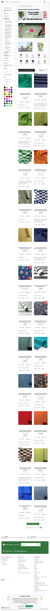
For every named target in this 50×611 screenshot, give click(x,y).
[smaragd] (11, 103)
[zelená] (4, 94)
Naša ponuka (36, 559)
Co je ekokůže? (36, 579)
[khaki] (7, 103)
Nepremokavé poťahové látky (7, 19)
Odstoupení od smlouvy (22, 559)
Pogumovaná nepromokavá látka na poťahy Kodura (8, 42)
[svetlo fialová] (9, 99)
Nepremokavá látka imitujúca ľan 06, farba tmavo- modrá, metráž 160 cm (25, 394)
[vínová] (9, 96)
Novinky (5, 68)
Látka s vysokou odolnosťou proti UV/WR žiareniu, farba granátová (40, 94)
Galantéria (6, 58)
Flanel (35, 567)
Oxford (6, 45)
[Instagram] (3, 579)
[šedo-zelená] (4, 87)
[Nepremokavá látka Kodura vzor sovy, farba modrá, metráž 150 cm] (25, 273)
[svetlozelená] (11, 105)
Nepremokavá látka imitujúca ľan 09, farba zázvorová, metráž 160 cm (40, 431)
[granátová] (7, 101)
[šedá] (9, 92)
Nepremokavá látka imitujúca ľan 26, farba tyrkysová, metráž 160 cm (25, 357)
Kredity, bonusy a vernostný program (24, 572)
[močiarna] (9, 103)
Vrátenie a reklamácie (22, 567)
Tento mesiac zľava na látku (8, 66)
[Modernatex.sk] (18, 6)
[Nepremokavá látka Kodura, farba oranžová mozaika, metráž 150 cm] (41, 380)
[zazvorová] (11, 96)
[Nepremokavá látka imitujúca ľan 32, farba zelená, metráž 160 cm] (41, 455)
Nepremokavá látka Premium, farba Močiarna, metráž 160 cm (25, 210)
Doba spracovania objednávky (23, 568)
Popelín (35, 565)
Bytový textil (6, 60)
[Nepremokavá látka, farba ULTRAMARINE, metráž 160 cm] (25, 80)
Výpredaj (5, 63)
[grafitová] (9, 101)
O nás (19, 569)
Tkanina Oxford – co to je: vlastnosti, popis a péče (40, 578)
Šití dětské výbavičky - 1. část (39, 582)
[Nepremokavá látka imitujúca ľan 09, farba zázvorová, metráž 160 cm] (41, 417)
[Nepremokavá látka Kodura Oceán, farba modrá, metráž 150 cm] (41, 308)
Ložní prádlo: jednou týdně (38, 562)
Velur (35, 574)
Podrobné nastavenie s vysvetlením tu (25, 608)
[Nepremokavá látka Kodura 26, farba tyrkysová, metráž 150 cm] (41, 343)
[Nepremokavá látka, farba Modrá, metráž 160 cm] (25, 493)
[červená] (7, 90)
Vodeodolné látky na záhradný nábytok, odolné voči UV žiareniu (8, 37)
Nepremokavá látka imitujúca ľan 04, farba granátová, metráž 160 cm (40, 506)
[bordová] (7, 96)
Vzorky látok (36, 558)
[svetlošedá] (4, 101)
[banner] (4, 2)
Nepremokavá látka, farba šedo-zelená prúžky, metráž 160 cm (25, 321)
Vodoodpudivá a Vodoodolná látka (40, 590)
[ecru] (11, 99)
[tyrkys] (4, 105)
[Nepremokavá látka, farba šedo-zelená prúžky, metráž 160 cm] (25, 308)
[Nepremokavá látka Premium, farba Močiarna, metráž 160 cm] (25, 196)
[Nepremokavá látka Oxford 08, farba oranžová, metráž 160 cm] (41, 156)
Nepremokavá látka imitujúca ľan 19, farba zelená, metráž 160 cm (41, 132)
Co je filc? (36, 580)
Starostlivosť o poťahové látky (39, 583)
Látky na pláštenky (8, 49)
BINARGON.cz (46, 608)
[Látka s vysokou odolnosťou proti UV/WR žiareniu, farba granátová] (41, 80)
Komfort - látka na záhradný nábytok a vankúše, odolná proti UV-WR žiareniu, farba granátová (41, 248)
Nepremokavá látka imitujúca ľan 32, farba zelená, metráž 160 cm (41, 468)
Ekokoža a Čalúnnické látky (7, 55)
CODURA (35, 575)
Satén (35, 564)
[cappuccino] (4, 96)
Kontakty (19, 558)
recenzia (35, 591)
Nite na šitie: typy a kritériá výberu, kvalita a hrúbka (41, 586)
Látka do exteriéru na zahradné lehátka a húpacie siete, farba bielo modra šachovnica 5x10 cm (40, 210)
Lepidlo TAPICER (37, 572)
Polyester (36, 568)
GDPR (19, 562)
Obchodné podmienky (22, 561)
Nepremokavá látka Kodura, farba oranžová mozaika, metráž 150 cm (40, 394)
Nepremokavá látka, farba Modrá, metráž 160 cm (25, 506)
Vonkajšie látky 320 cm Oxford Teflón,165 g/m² (8, 22)
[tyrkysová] (7, 105)
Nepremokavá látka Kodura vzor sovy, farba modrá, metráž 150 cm (25, 286)
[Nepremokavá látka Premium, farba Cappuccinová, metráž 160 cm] (25, 234)
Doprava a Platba (21, 565)
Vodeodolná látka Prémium (8, 48)
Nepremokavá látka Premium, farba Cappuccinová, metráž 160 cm (25, 248)
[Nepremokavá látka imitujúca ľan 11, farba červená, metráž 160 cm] (25, 417)
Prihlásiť (38, 545)
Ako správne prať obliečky (38, 561)
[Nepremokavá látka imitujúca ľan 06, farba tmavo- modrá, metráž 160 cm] (25, 380)
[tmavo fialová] (4, 103)
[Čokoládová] (11, 87)
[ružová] (7, 92)
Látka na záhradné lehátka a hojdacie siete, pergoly (8, 33)
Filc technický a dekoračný (7, 52)
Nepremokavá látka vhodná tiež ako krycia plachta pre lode (8, 25)
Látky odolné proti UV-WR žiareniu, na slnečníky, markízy (8, 29)
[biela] (9, 87)
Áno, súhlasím (29, 606)
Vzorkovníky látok (7, 8)
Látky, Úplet (6, 13)
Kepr (35, 569)
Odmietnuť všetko (21, 606)
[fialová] (9, 90)
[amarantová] (4, 99)
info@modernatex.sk (22, 551)
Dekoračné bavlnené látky (8, 11)
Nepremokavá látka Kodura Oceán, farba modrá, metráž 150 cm (40, 321)
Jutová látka (36, 587)
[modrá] (11, 90)
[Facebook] (2, 579)
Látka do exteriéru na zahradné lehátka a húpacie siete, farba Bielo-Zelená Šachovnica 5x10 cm (25, 170)
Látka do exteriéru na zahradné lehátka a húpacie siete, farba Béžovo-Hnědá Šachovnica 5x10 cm (25, 468)
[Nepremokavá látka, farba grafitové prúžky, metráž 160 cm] (41, 273)
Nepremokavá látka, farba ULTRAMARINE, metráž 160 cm (25, 94)
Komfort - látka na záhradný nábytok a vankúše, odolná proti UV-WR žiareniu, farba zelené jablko (25, 132)
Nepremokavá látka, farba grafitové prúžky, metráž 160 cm (40, 286)
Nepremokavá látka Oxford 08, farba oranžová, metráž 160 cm (40, 170)
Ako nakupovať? (21, 564)
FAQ (19, 571)
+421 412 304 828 (9, 551)
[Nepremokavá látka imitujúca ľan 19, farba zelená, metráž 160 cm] (41, 118)
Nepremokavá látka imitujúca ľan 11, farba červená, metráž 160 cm (25, 431)
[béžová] (7, 87)
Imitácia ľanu (7, 40)
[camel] (11, 94)
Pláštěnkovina (36, 589)
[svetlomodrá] (9, 105)
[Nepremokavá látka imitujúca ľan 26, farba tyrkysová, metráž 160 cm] (25, 343)
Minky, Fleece (6, 16)
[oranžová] (4, 92)
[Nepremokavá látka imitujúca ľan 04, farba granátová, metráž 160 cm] (41, 493)
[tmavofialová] (11, 101)
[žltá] (7, 94)
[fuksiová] (7, 99)
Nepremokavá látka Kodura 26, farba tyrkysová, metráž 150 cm (41, 357)
